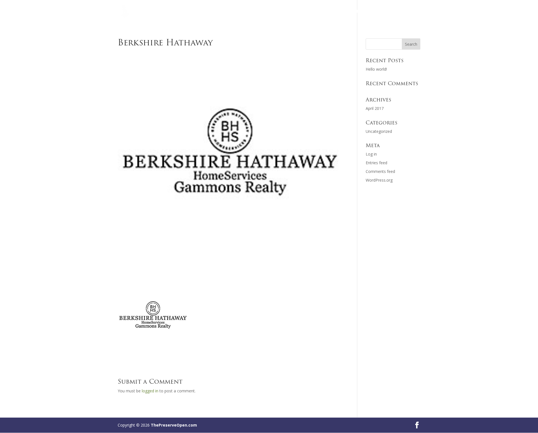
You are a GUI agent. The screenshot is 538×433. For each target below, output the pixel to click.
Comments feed (380, 171)
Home (343, 11)
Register (365, 11)
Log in (371, 154)
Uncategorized (379, 131)
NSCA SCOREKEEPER (401, 11)
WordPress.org (379, 180)
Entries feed (376, 162)
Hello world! (376, 69)
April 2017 (375, 108)
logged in (150, 390)
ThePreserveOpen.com (174, 425)
